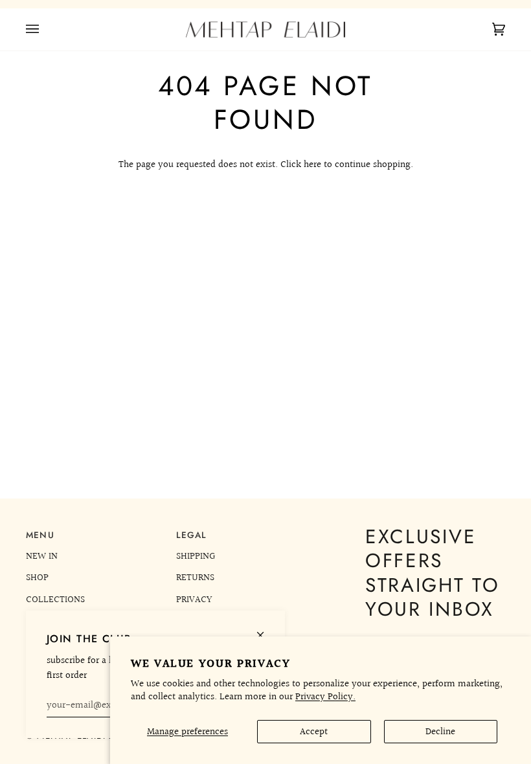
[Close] (266, 630)
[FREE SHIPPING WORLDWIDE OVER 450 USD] (265, 4)
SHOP (37, 577)
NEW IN (42, 556)
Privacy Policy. (325, 696)
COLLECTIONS (55, 599)
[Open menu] (45, 29)
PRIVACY (194, 599)
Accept (314, 731)
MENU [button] (40, 535)
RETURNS (195, 577)
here (312, 164)
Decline (440, 731)
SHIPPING (195, 556)
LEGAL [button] (191, 535)
